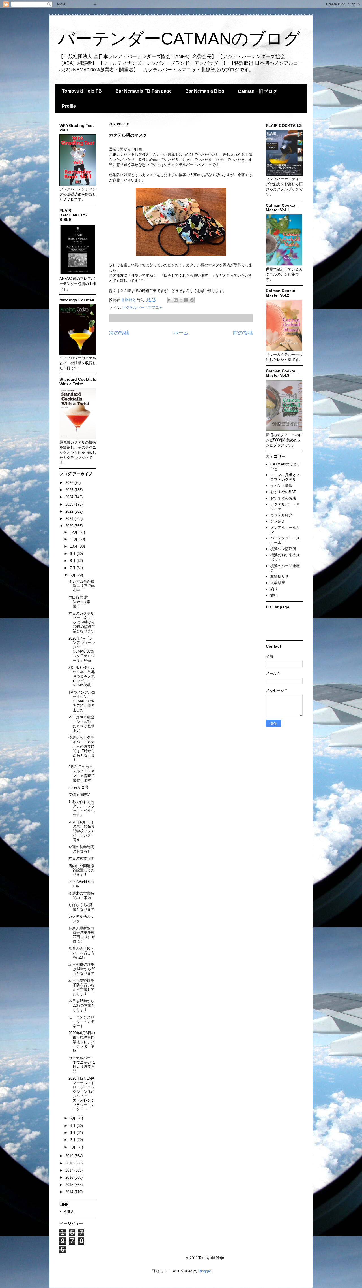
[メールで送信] (170, 300)
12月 (74, 532)
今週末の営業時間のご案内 (81, 895)
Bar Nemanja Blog (204, 91)
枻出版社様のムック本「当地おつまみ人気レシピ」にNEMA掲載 (81, 676)
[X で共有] (181, 300)
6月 (73, 575)
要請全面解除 (79, 794)
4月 (73, 1125)
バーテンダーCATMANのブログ (179, 38)
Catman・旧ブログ (257, 91)
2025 (69, 490)
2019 (69, 1156)
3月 (73, 1133)
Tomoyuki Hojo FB (82, 91)
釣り (274, 589)
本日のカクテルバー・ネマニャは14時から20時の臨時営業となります (81, 622)
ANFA (69, 1212)
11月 (74, 539)
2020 (69, 526)
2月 (73, 1140)
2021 (69, 518)
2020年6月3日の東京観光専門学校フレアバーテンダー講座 (81, 1042)
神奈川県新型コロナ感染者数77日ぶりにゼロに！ (81, 935)
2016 (69, 1177)
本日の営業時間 (81, 858)
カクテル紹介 (281, 515)
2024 (69, 497)
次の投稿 (119, 333)
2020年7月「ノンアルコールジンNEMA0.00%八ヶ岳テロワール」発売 (81, 649)
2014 (69, 1192)
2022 (69, 511)
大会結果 (277, 583)
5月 (73, 1118)
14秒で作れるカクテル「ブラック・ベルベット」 (81, 808)
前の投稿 (243, 333)
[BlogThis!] (175, 300)
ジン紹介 (277, 521)
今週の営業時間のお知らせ (81, 849)
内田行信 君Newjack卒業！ (79, 601)
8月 (73, 561)
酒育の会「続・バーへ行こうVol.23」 (81, 952)
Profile (69, 106)
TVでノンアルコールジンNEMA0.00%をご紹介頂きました (81, 701)
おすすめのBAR (283, 492)
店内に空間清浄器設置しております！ (81, 870)
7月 (73, 568)
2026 (69, 482)
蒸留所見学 (279, 576)
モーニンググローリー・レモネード (81, 1021)
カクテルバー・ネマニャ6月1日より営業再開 (81, 1064)
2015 (69, 1185)
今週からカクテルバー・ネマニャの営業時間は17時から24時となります (81, 748)
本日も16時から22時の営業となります (81, 1005)
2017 (69, 1170)
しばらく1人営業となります (81, 907)
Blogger (205, 1271)
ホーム (181, 333)
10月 (74, 546)
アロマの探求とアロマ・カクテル (285, 477)
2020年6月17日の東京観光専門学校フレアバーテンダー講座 (81, 831)
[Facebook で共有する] (186, 300)
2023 (69, 504)
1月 (73, 1147)
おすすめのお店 (283, 498)
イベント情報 (281, 486)
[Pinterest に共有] (192, 300)
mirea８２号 (78, 787)
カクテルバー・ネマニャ (142, 307)
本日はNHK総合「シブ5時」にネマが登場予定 (81, 724)
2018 (69, 1163)
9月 (73, 554)
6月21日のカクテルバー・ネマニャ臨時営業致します (81, 773)
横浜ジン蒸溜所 (283, 549)
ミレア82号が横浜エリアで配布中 (81, 585)
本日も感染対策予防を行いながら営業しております (81, 987)
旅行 (274, 595)
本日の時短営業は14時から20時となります (81, 969)
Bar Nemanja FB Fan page (143, 91)
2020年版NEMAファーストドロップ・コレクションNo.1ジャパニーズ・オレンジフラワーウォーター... (81, 1093)
